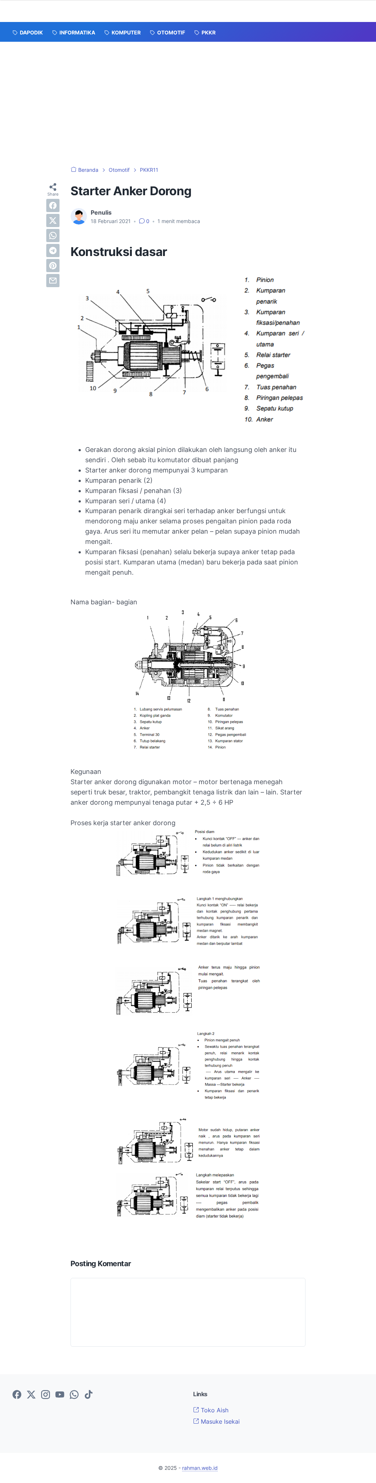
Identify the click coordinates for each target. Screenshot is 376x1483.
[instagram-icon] (45, 1395)
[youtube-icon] (59, 1395)
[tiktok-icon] (88, 1395)
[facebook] (52, 205)
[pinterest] (52, 265)
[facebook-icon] (16, 1395)
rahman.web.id (200, 1468)
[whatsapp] (52, 235)
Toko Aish (213, 1410)
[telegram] (52, 250)
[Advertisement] (188, 96)
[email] (52, 280)
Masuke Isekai (219, 1421)
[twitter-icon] (31, 1395)
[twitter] (52, 220)
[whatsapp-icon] (74, 1395)
